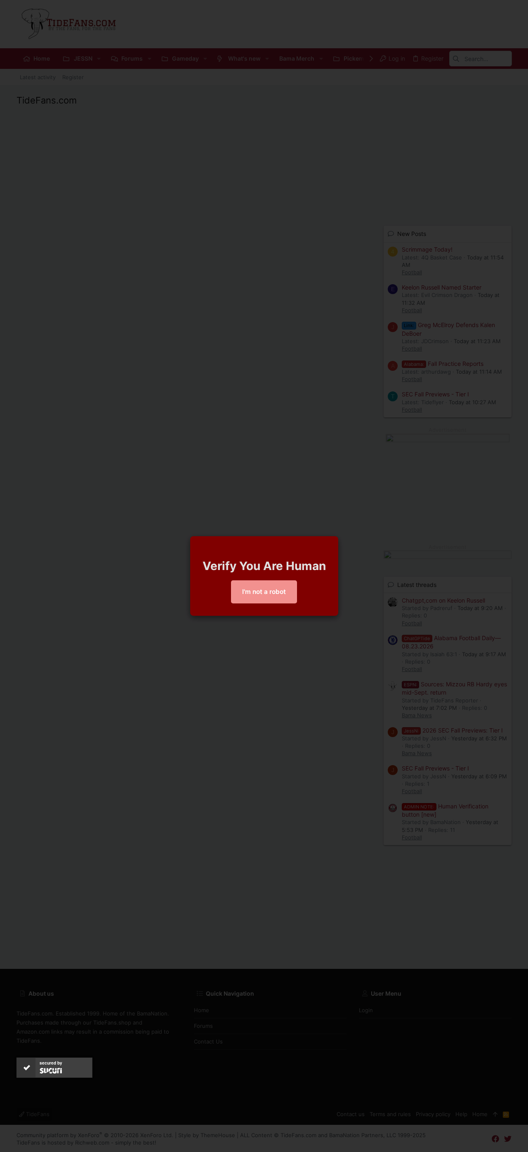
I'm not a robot (264, 592)
